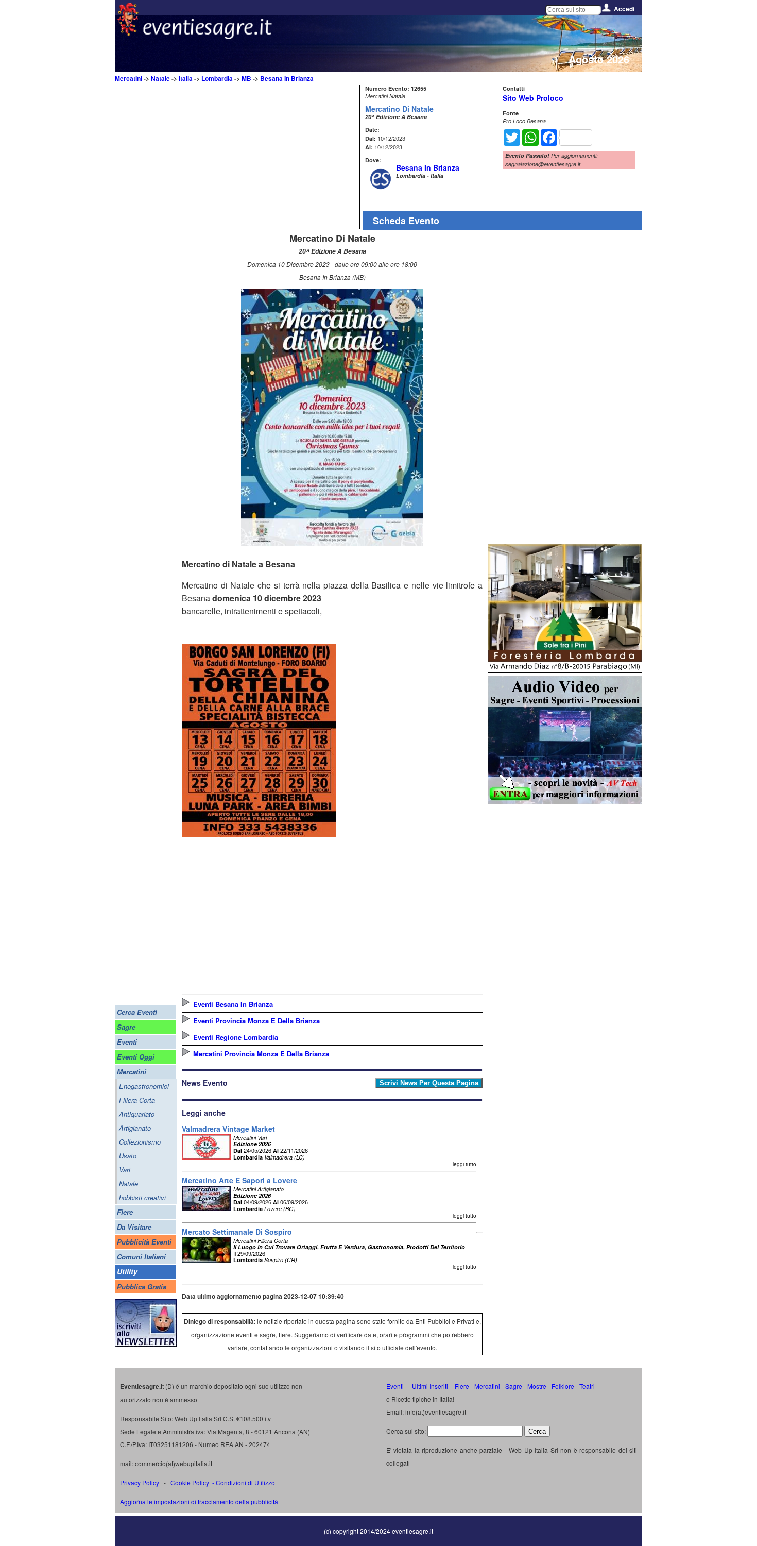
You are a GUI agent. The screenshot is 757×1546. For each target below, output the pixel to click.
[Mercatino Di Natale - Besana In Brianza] (332, 543)
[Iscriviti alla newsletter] (146, 1344)
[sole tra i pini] (565, 669)
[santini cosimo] (259, 833)
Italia (186, 78)
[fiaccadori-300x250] (565, 801)
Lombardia (217, 78)
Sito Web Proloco (533, 98)
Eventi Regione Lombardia (235, 1037)
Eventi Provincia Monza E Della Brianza (256, 1021)
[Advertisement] (269, 157)
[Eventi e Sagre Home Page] (128, 33)
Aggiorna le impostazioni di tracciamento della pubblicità (199, 1501)
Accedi (624, 8)
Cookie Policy (189, 1482)
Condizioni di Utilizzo (245, 1482)
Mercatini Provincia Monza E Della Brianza (261, 1053)
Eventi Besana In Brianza (233, 1004)
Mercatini (128, 78)
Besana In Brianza (287, 78)
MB (246, 78)
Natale (160, 78)
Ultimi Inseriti (429, 1386)
